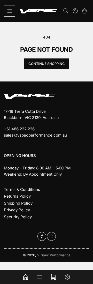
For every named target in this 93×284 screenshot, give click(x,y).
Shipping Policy (18, 203)
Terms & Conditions (22, 189)
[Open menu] (9, 11)
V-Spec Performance (54, 255)
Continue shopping (46, 64)
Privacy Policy (17, 209)
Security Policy (18, 216)
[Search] (66, 11)
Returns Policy (17, 196)
